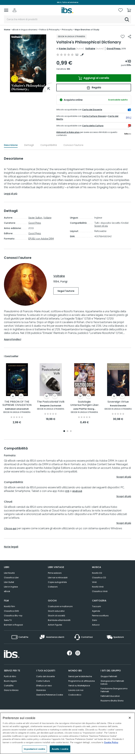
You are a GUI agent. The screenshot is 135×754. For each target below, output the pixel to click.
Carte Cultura (43, 681)
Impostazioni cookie (34, 748)
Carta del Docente (92, 109)
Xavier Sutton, (35, 217)
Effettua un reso (44, 685)
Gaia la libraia (11, 690)
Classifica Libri (11, 577)
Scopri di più (101, 226)
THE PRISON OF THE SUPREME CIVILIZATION (16, 403)
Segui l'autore (65, 291)
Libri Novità (9, 573)
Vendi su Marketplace (79, 685)
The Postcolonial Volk (51, 402)
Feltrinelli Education (110, 696)
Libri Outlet (9, 582)
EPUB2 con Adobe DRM (41, 238)
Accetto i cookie (60, 748)
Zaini (94, 620)
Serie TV (8, 620)
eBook (7, 591)
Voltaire (90, 48)
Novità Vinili (98, 586)
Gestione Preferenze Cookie (49, 694)
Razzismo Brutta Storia (112, 700)
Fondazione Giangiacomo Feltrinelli (114, 690)
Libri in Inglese (11, 586)
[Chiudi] (129, 717)
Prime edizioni (55, 573)
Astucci (96, 624)
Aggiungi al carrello (96, 78)
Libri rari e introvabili (58, 577)
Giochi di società (56, 615)
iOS (67, 491)
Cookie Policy (111, 742)
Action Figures (55, 624)
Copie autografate (57, 582)
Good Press (114, 48)
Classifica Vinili (100, 591)
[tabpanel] (28, 63)
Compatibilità (48, 145)
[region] (67, 733)
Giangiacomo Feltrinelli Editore (112, 682)
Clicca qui (10, 528)
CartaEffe (8, 685)
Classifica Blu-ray (13, 615)
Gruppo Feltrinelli (109, 676)
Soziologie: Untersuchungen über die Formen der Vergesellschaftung (84, 403)
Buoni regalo (10, 681)
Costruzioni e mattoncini (60, 606)
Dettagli (29, 145)
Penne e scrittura (100, 615)
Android (77, 491)
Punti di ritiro (10, 676)
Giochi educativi (56, 611)
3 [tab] (70, 431)
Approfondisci (12, 339)
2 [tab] (67, 431)
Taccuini (96, 606)
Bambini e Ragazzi (13, 624)
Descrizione (11, 145)
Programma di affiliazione (81, 681)
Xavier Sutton (67, 48)
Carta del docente (45, 676)
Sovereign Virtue (118, 402)
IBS (68, 69)
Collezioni (53, 586)
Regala (96, 87)
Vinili (94, 582)
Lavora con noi (75, 690)
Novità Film (9, 606)
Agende (96, 611)
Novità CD (97, 573)
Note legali (11, 547)
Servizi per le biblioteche (80, 676)
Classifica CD (99, 577)
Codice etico (74, 694)
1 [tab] (28, 89)
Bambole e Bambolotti (59, 620)
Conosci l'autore (73, 145)
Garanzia (41, 690)
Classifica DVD (11, 611)
